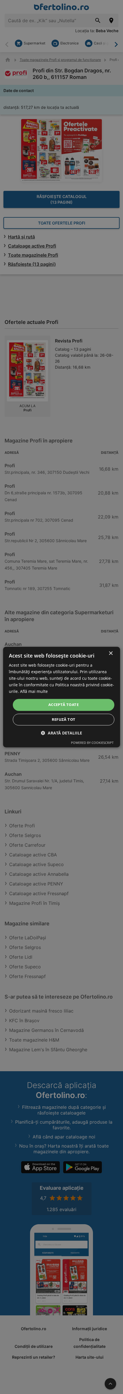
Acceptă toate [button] (63, 704)
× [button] (110, 653)
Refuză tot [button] (64, 719)
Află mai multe (34, 691)
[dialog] (61, 697)
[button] (61, 733)
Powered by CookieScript (92, 742)
